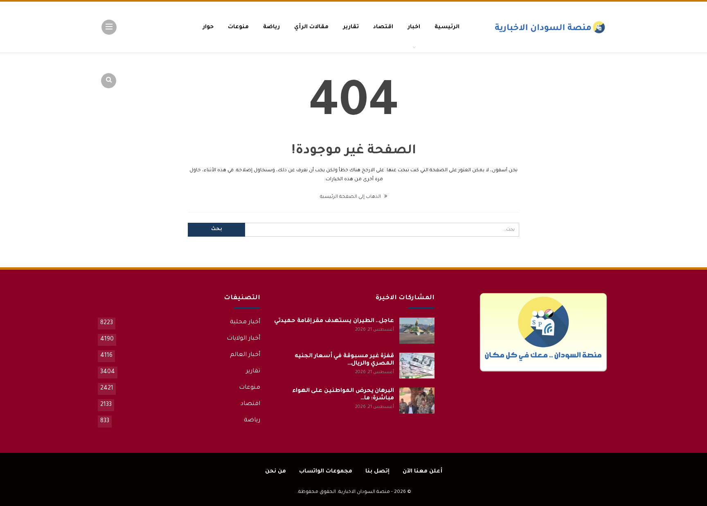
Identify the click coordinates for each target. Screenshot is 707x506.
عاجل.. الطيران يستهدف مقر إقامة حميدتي (334, 321)
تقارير (351, 27)
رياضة (271, 27)
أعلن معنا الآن (422, 471)
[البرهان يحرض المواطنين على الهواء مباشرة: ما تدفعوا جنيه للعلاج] (417, 400)
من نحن (275, 471)
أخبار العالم (245, 355)
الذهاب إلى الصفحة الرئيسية (351, 197)
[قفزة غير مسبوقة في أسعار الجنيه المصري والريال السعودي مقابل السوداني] (417, 366)
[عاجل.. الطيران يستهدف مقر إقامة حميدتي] (417, 331)
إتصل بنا (377, 471)
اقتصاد (383, 27)
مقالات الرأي (311, 27)
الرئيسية (447, 27)
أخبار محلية (245, 322)
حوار (208, 27)
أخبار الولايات (243, 339)
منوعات (238, 27)
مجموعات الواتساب (325, 471)
